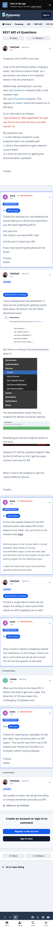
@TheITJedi (13, 210)
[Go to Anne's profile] (5, 197)
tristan (13, 679)
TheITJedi (14, 47)
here (20, 534)
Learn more (5, 5)
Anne (12, 195)
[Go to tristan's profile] (5, 680)
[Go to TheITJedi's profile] (5, 48)
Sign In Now (26, 838)
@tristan (13, 726)
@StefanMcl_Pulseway (15, 294)
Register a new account (26, 831)
